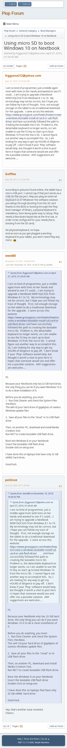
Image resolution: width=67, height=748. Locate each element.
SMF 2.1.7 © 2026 (26, 742)
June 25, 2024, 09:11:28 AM (17, 485)
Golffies (10, 174)
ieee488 (10, 256)
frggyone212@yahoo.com (23, 76)
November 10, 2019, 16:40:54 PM (20, 261)
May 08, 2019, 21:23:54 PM (17, 179)
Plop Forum (13, 13)
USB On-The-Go (14, 196)
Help (19, 738)
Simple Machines (42, 742)
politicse (11, 480)
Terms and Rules (31, 738)
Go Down (8, 66)
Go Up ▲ (45, 738)
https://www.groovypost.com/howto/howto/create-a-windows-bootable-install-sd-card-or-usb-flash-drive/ (33, 118)
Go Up (6, 726)
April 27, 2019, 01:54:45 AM (17, 81)
